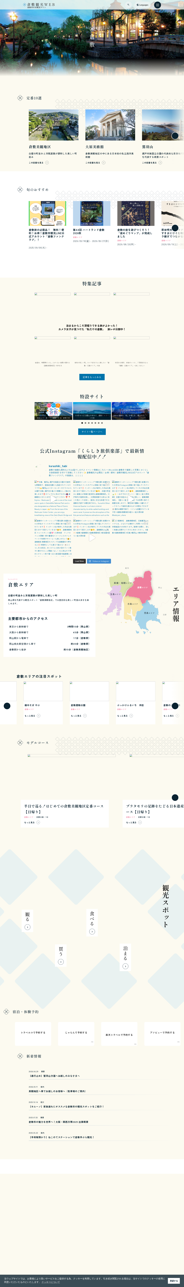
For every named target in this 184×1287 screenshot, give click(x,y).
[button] (7, 135)
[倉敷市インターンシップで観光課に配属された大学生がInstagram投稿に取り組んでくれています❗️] (131, 499)
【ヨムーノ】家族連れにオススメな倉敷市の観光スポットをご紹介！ (66, 1106)
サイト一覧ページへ (92, 431)
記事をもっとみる (92, 377)
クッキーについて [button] (51, 1282)
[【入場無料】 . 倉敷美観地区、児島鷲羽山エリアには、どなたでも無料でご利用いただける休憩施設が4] (131, 537)
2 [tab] (85, 423)
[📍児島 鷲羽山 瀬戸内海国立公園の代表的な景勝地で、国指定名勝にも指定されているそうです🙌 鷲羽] (53, 499)
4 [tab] (92, 423)
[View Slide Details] (53, 411)
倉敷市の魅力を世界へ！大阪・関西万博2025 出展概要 (58, 1122)
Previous (38, 411)
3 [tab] (89, 423)
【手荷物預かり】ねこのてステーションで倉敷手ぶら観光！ (62, 1137)
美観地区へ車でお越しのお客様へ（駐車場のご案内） (58, 1091)
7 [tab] (102, 423)
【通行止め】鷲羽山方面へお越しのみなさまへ (54, 1075)
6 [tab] (98, 423)
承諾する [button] (174, 1281)
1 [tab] (82, 423)
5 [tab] (95, 423)
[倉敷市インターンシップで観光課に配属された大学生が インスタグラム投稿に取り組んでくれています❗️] (92, 499)
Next (146, 411)
